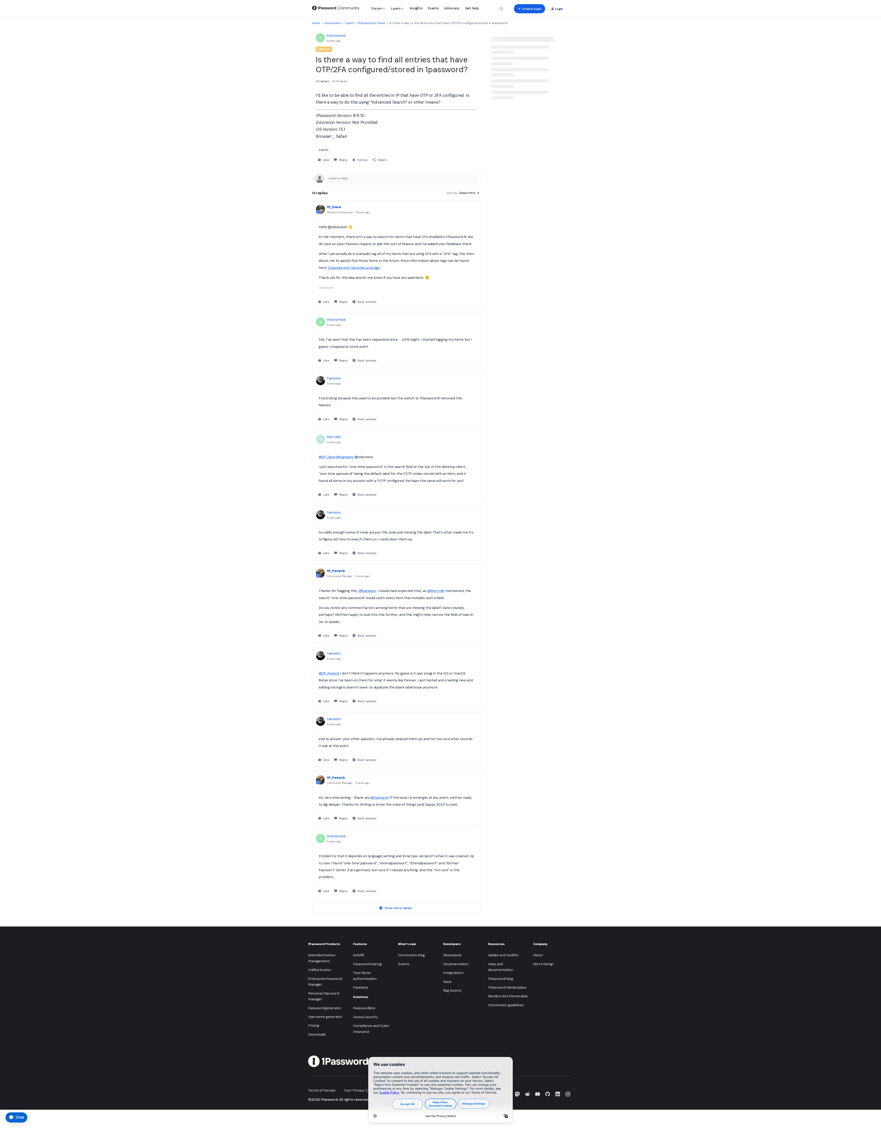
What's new (407, 944)
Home (316, 23)
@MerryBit (436, 590)
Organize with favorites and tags (354, 267)
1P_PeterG (336, 570)
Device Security (365, 1017)
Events (433, 8)
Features (360, 944)
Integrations (453, 972)
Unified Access (319, 969)
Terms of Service (321, 1090)
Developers (452, 944)
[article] (396, 254)
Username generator (325, 1016)
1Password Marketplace (507, 987)
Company (540, 944)
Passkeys (360, 987)
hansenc (334, 378)
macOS (323, 150)
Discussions (332, 23)
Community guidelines (506, 1005)
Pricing (313, 1025)
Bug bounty (452, 990)
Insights (416, 8)
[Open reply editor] (396, 178)
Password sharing (367, 964)
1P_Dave (334, 207)
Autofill (358, 955)
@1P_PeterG (329, 673)
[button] (529, 8)
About (538, 955)
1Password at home (371, 23)
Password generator (324, 1008)
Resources (496, 944)
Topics (349, 23)
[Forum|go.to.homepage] (336, 9)
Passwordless (364, 1008)
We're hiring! (543, 964)
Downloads (317, 1034)
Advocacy (451, 8)
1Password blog (500, 978)
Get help (472, 8)
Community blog (411, 955)
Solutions (360, 997)
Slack (447, 981)
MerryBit (334, 436)
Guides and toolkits (503, 955)
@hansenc (345, 456)
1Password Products (324, 944)
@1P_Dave (327, 456)
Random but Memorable (508, 996)
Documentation (455, 964)
